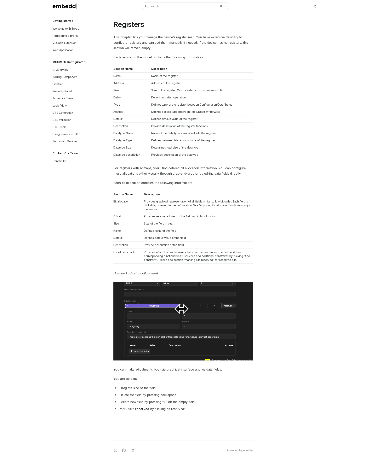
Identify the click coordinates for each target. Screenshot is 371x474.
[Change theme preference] (315, 6)
